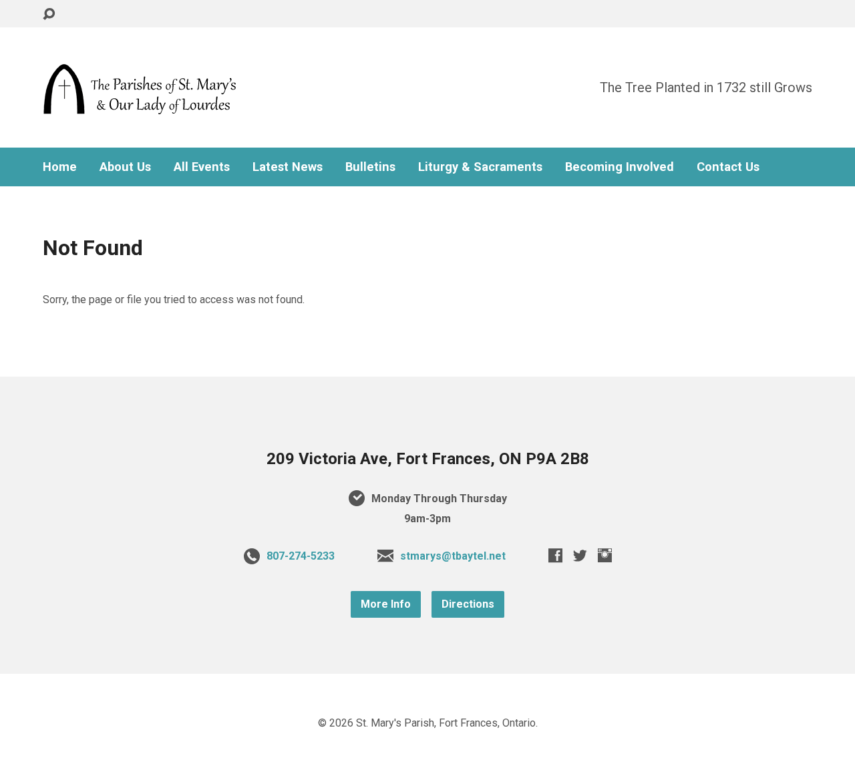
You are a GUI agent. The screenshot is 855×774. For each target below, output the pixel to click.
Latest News (287, 167)
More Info (386, 604)
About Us (125, 167)
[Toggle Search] (49, 14)
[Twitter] (580, 555)
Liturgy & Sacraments (480, 167)
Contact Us (728, 167)
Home (60, 167)
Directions (468, 604)
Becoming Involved (619, 167)
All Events (202, 167)
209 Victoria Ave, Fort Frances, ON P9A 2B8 (428, 458)
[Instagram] (605, 555)
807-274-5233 (301, 556)
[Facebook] (555, 555)
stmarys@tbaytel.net (453, 556)
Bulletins (370, 167)
